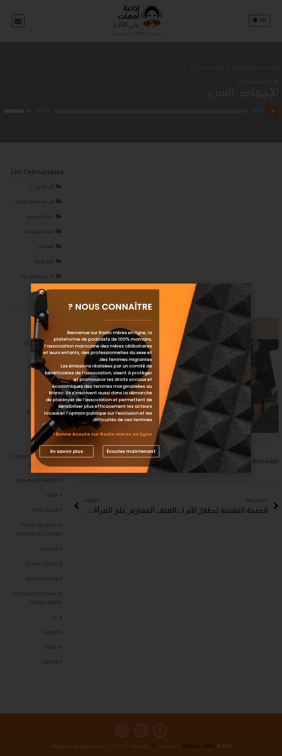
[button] (131, 451)
